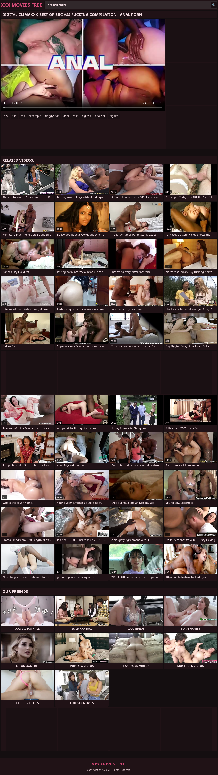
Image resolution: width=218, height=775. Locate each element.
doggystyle (52, 116)
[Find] (214, 5)
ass (23, 116)
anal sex (100, 116)
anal (66, 116)
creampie (35, 116)
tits (14, 116)
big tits (114, 116)
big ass (86, 116)
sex (6, 116)
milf (75, 116)
